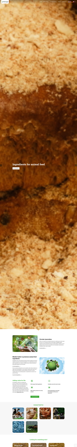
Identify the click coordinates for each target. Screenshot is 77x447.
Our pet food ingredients (16, 374)
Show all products (16, 167)
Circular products (42, 348)
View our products (35, 396)
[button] (1, 165)
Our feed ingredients (16, 366)
